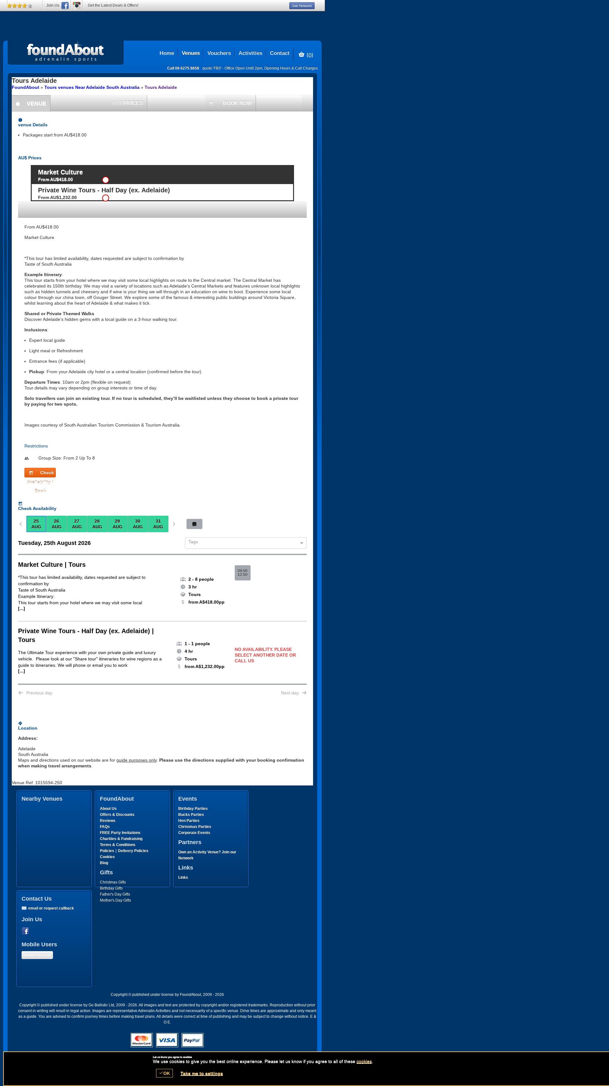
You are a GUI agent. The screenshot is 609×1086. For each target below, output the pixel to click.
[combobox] (243, 543)
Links (183, 877)
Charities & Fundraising (121, 839)
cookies (364, 1061)
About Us (108, 808)
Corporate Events (194, 833)
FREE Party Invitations (120, 833)
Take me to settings (201, 1073)
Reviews (107, 820)
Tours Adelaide (161, 87)
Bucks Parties (191, 814)
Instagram (76, 5)
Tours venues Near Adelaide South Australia (92, 87)
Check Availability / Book (40, 473)
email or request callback (51, 908)
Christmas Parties (194, 826)
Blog (104, 863)
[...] (21, 608)
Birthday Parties (193, 808)
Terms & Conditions (117, 845)
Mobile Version (37, 955)
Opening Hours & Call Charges (291, 68)
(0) (309, 55)
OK (164, 1073)
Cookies (107, 857)
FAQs (105, 826)
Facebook (27, 931)
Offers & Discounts (117, 814)
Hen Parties (189, 820)
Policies (107, 851)
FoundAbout (25, 87)
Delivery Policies (133, 851)
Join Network (302, 6)
